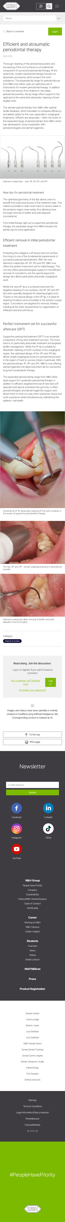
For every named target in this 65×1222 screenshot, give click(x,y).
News (32, 950)
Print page (35, 741)
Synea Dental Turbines (33, 1049)
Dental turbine (32, 1013)
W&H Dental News (32, 1043)
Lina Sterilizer (32, 1037)
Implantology (32, 1067)
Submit (32, 792)
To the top (34, 734)
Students (32, 941)
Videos (32, 955)
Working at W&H (32, 922)
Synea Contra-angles (32, 1055)
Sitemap (32, 1100)
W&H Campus (32, 927)
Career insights (32, 931)
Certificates (32, 908)
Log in (55, 31)
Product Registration (32, 988)
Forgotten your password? (32, 690)
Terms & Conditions (32, 1106)
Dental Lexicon (32, 959)
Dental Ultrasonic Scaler (32, 1061)
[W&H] (11, 6)
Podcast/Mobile (32, 1124)
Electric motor (32, 1025)
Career (32, 917)
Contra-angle (32, 1019)
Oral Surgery (32, 1073)
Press (32, 978)
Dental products (32, 1079)
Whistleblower (32, 1118)
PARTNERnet (32, 969)
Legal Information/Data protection (32, 1112)
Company (32, 889)
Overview (32, 946)
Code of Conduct (32, 903)
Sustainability (32, 894)
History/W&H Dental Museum (32, 899)
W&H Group (32, 880)
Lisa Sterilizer (32, 1031)
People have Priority (32, 885)
